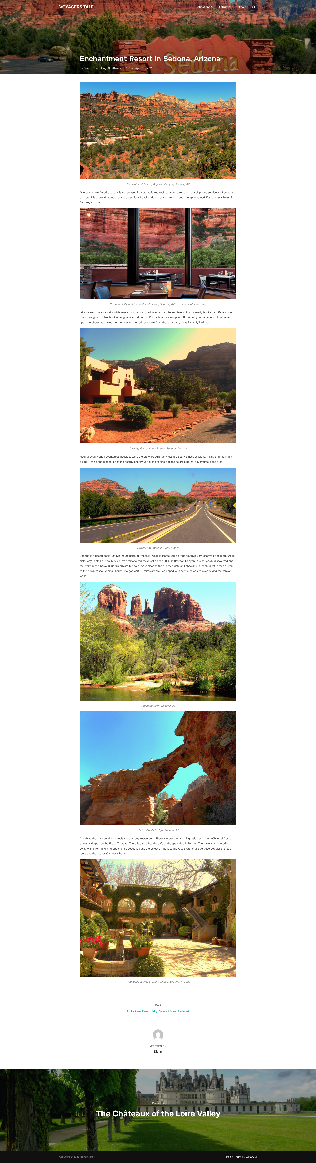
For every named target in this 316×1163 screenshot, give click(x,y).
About (242, 7)
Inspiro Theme (234, 1156)
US (125, 68)
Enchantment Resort (138, 1011)
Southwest (115, 68)
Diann (87, 68)
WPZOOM (251, 1156)
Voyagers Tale (76, 7)
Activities (224, 7)
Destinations (202, 7)
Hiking (102, 68)
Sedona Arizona (167, 1011)
